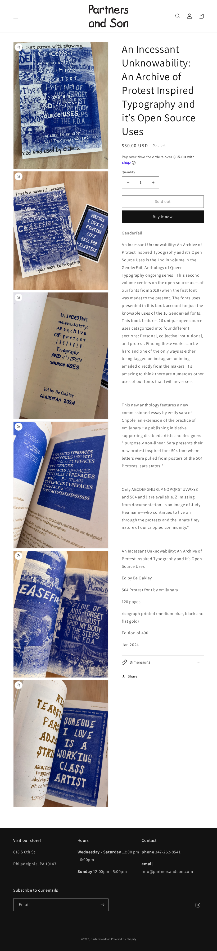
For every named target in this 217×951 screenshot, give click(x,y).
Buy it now (163, 216)
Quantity (128, 172)
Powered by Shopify (124, 939)
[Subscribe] (102, 905)
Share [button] (133, 676)
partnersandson (100, 939)
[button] (16, 16)
